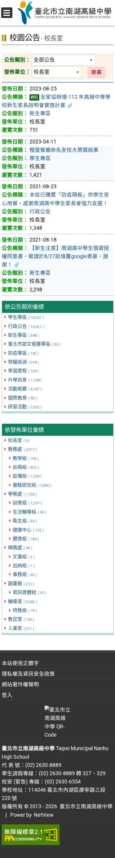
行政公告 (26, 326)
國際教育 (22, 398)
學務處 (22, 494)
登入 (7, 695)
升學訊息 (25, 380)
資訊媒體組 (29, 592)
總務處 (20, 547)
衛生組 (25, 521)
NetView (43, 815)
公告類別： (17, 60)
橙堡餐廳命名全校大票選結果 (63, 150)
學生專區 (26, 317)
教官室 (21, 619)
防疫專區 (23, 353)
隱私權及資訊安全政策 (28, 674)
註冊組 (26, 467)
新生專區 (23, 335)
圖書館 (21, 583)
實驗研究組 (32, 485)
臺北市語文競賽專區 (34, 344)
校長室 (19, 440)
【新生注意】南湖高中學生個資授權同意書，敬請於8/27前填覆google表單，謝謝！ (55, 256)
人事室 (21, 628)
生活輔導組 (29, 512)
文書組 (24, 557)
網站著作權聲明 (20, 684)
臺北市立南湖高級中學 (85, 806)
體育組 (26, 539)
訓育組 (27, 503)
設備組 (27, 476)
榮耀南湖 (23, 362)
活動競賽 (25, 389)
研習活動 (25, 407)
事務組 (25, 574)
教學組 (26, 458)
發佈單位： (17, 72)
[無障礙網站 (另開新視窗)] (58, 834)
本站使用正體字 (20, 663)
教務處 (22, 449)
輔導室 (22, 601)
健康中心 (28, 530)
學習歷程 (23, 371)
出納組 (24, 565)
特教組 (25, 610)
